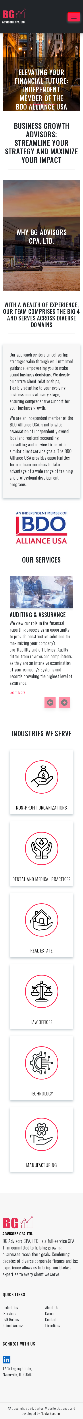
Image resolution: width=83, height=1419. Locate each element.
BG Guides (11, 1319)
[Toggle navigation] (74, 16)
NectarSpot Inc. (51, 1413)
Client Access (14, 1325)
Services (10, 1313)
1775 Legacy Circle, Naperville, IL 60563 (18, 1371)
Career (50, 1313)
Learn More (32, 672)
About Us (52, 1307)
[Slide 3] (45, 104)
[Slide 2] (37, 104)
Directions (52, 1325)
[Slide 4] (53, 104)
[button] (50, 702)
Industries (11, 1307)
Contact (51, 1319)
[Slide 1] (29, 104)
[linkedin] (7, 1358)
